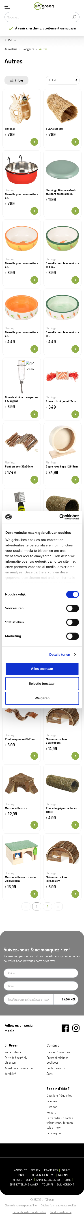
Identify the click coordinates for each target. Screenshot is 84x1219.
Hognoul (21, 1175)
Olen (29, 1179)
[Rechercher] (74, 17)
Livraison (52, 1107)
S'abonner (68, 999)
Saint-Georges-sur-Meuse (53, 1179)
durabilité (10, 1074)
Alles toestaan (42, 669)
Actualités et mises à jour (19, 1068)
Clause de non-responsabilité (20, 1205)
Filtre (19, 80)
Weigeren (42, 698)
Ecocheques (54, 1133)
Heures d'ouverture (58, 1052)
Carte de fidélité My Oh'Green (15, 1060)
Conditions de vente (60, 1212)
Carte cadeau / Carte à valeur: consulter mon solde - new (60, 1122)
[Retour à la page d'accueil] (44, 6)
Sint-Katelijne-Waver (24, 1184)
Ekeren (35, 1170)
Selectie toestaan (42, 683)
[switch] (72, 608)
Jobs (49, 1074)
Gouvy (65, 1170)
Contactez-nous (56, 1068)
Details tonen (59, 654)
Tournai (47, 1184)
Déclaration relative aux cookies (58, 1205)
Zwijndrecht (65, 1184)
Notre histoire (12, 1052)
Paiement (52, 1101)
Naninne (63, 1175)
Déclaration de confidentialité (29, 1212)
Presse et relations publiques (57, 1060)
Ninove (17, 1179)
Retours (51, 1112)
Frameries (51, 1170)
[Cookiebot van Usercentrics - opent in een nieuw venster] (60, 517)
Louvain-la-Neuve (42, 1175)
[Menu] (7, 6)
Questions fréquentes (59, 1095)
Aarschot (20, 1170)
